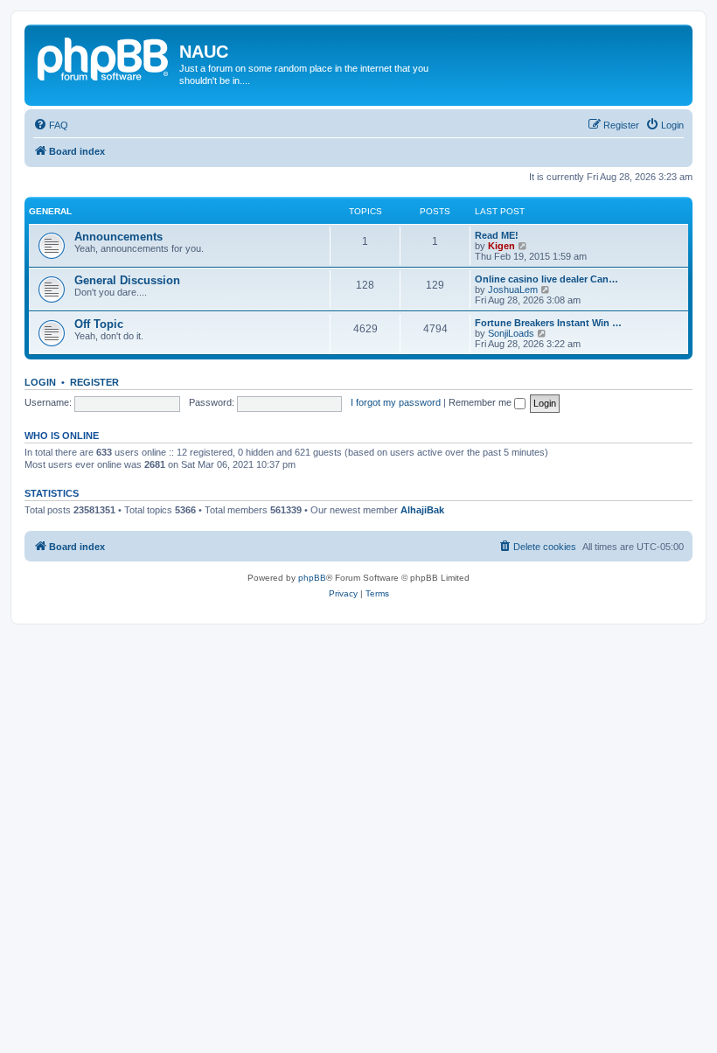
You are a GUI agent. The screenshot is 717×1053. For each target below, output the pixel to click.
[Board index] (104, 57)
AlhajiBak (422, 510)
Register (94, 382)
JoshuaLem (513, 289)
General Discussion (127, 280)
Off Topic (98, 324)
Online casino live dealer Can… (546, 279)
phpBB (312, 577)
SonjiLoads (511, 333)
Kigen (501, 246)
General (50, 211)
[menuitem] (50, 125)
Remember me (481, 402)
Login (40, 382)
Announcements (118, 236)
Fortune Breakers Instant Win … (548, 322)
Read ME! (497, 235)
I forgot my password (396, 402)
